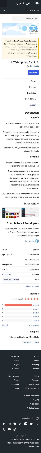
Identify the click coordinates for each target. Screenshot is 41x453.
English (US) (6, 274)
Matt (35, 400)
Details (33, 81)
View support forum (30, 342)
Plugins (16, 364)
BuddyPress (32, 408)
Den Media (34, 66)
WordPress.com (31, 396)
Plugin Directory (33, 10)
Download (33, 72)
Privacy (35, 368)
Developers (34, 384)
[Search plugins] (14, 18)
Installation (31, 93)
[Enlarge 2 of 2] (16, 210)
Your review (34, 325)
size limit (16, 280)
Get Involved (13, 376)
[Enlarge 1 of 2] (36, 210)
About (36, 356)
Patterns (15, 368)
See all (5, 325)
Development (30, 99)
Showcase (15, 356)
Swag (15, 388)
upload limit (7, 280)
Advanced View (32, 286)
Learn (36, 376)
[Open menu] (3, 3)
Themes (16, 360)
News (36, 360)
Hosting (35, 364)
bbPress (34, 404)
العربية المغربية (27, 418)
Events (16, 380)
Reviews (32, 87)
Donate (15, 384)
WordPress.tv (32, 388)
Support (33, 105)
